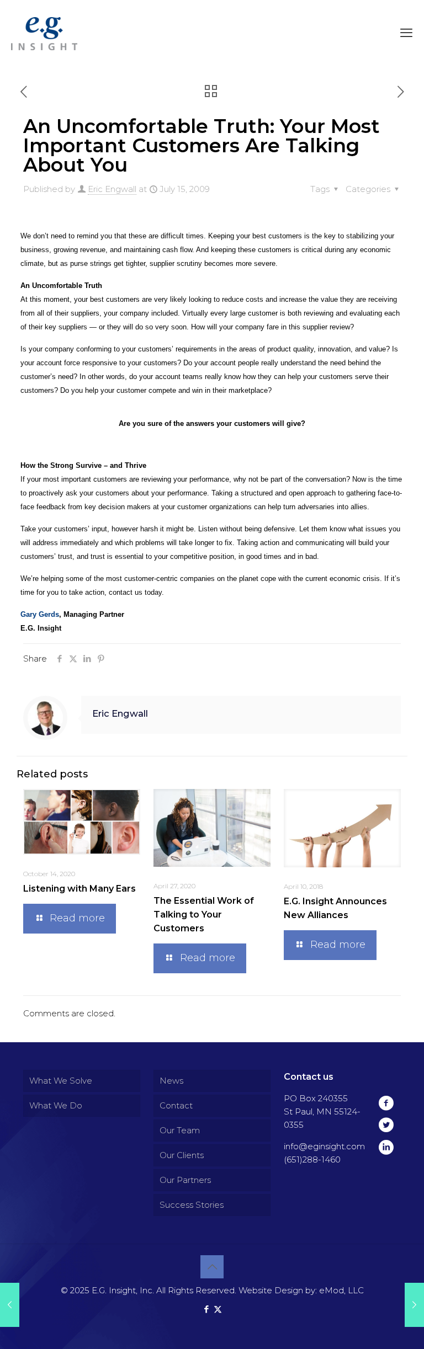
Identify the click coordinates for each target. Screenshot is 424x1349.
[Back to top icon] (212, 1266)
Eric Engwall (112, 189)
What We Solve (60, 1080)
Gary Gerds (39, 614)
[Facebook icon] (206, 1309)
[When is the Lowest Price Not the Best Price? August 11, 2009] (414, 1305)
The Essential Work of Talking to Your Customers (203, 914)
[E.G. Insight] (44, 33)
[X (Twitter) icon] (218, 1309)
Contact (176, 1105)
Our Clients (182, 1155)
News (171, 1080)
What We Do (55, 1105)
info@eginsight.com (324, 1146)
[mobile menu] (406, 33)
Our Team (180, 1130)
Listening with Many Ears (79, 888)
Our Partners (185, 1180)
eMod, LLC (341, 1290)
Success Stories (192, 1204)
